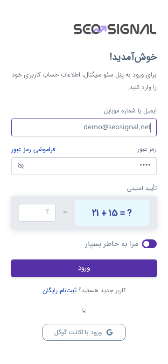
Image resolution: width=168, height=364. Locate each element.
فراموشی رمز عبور (33, 149)
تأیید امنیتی (142, 188)
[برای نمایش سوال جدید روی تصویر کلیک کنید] (112, 213)
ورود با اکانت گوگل (79, 332)
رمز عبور (147, 149)
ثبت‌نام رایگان (59, 290)
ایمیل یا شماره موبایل (130, 111)
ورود (84, 267)
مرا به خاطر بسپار (111, 244)
